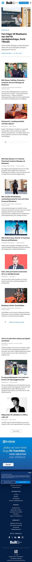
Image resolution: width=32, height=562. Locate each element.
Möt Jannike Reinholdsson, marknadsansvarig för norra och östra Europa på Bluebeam (15, 199)
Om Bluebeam (16, 498)
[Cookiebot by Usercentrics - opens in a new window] (24, 472)
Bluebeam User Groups (16, 523)
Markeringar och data (16, 510)
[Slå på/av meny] (30, 3)
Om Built (16, 494)
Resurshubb (16, 527)
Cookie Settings (26, 479)
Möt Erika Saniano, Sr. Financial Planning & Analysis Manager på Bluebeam (13, 161)
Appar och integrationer (16, 516)
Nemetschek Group (21, 560)
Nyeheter (16, 496)
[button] (16, 431)
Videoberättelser (16, 487)
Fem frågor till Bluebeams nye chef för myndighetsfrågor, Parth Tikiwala (14, 38)
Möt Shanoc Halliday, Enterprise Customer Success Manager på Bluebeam (13, 82)
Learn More (17, 477)
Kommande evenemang (16, 525)
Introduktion (16, 514)
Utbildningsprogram (16, 529)
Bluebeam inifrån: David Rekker (12, 305)
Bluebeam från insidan (16, 485)
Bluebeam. (21, 556)
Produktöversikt (16, 508)
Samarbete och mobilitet (16, 512)
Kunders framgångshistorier (16, 500)
